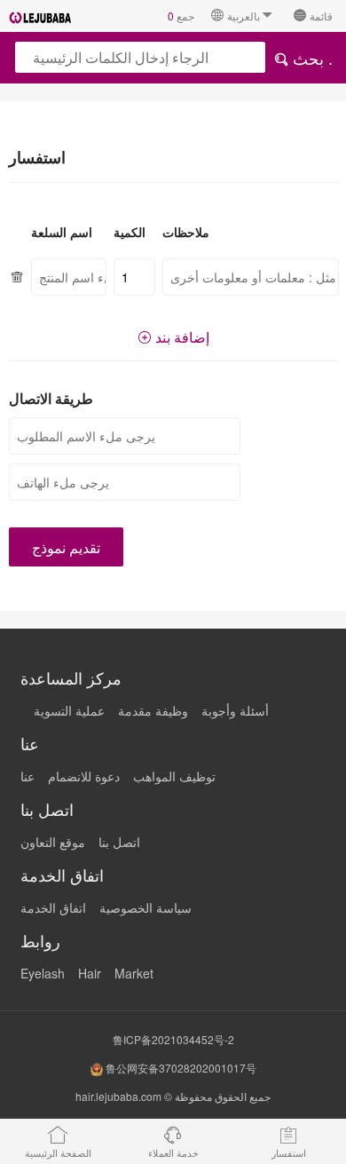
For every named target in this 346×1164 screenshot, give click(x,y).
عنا (27, 776)
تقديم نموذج (66, 547)
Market (133, 973)
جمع (181, 15)
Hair (89, 973)
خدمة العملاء (173, 1152)
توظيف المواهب (174, 776)
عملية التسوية (69, 710)
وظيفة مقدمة (153, 710)
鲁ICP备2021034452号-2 (173, 1039)
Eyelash (42, 973)
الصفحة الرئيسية (58, 1152)
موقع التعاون (52, 842)
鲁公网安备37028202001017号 (179, 1067)
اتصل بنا (119, 842)
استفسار (288, 1152)
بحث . (310, 57)
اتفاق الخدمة (53, 907)
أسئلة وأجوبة (235, 710)
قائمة (321, 15)
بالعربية (243, 15)
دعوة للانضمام (84, 776)
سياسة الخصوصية (145, 907)
